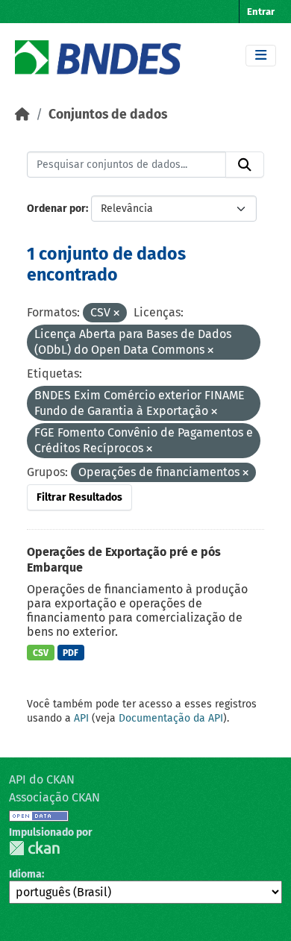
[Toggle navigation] (260, 55)
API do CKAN (42, 779)
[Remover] (116, 314)
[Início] (22, 114)
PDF (70, 653)
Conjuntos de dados (107, 114)
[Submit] (244, 164)
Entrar (261, 11)
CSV (40, 653)
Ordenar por (56, 208)
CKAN (34, 848)
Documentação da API (171, 718)
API (81, 718)
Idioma (25, 874)
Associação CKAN (54, 797)
